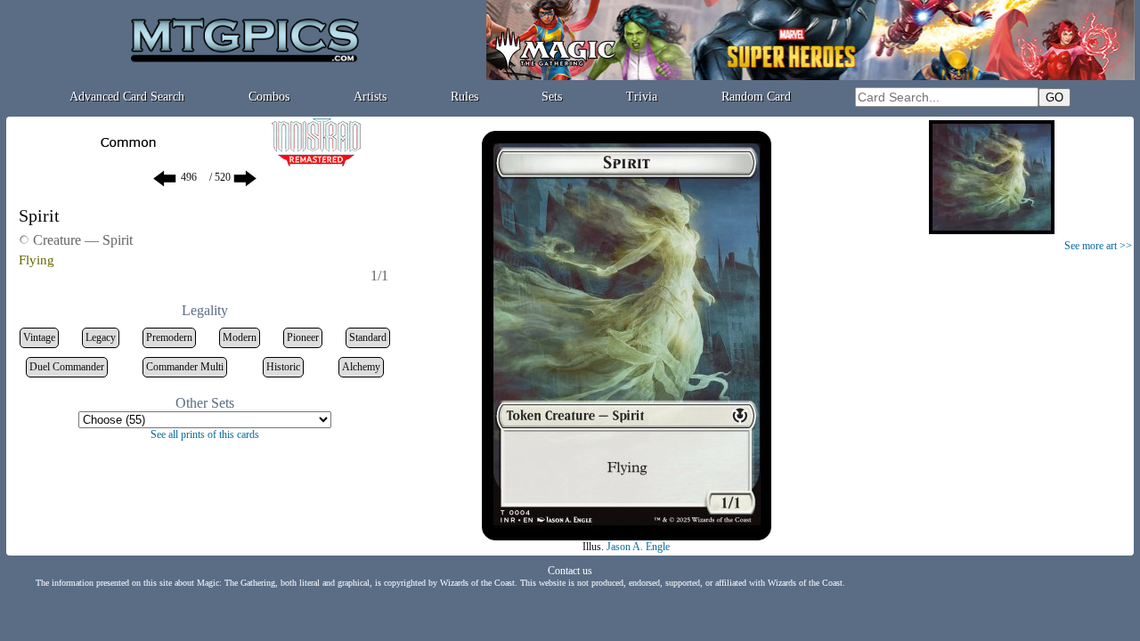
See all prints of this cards (205, 434)
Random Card (756, 96)
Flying (36, 260)
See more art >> (1098, 245)
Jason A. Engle (638, 546)
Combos (268, 96)
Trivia (641, 96)
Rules (464, 96)
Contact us (570, 570)
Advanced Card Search (126, 96)
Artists (370, 96)
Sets (552, 96)
